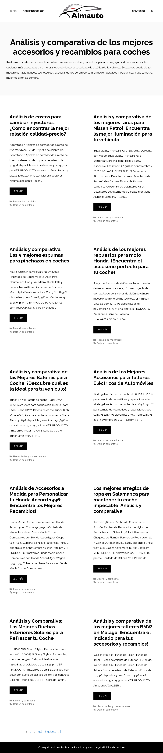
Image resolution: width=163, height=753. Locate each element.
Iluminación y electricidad (110, 217)
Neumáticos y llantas (24, 328)
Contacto (138, 11)
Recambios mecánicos (25, 201)
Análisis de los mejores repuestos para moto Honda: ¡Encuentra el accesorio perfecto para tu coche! (121, 261)
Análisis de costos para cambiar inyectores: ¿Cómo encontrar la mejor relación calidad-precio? (39, 125)
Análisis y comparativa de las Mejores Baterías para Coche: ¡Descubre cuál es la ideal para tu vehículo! (39, 380)
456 (40, 731)
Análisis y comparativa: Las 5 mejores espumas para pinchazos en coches (39, 255)
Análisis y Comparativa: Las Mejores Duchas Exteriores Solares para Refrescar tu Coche (36, 629)
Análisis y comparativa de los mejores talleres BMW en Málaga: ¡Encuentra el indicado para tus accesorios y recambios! (122, 632)
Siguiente (52, 731)
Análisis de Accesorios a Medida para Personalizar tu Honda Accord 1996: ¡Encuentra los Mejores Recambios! (39, 499)
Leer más (18, 191)
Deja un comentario (23, 205)
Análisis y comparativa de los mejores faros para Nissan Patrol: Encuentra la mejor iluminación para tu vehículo (122, 128)
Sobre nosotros (33, 11)
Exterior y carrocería (24, 589)
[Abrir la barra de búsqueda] (152, 11)
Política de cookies (114, 747)
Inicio (13, 11)
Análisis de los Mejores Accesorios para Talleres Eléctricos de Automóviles (123, 377)
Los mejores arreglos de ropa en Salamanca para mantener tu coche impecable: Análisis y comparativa (121, 499)
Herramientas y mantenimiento (29, 456)
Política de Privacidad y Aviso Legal (81, 747)
